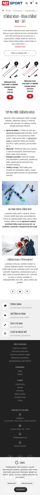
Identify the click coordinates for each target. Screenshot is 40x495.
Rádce (20, 374)
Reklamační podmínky (20, 358)
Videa (20, 400)
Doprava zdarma (15, 304)
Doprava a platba (20, 348)
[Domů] (12, 3)
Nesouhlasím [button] (27, 483)
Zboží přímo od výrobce (18, 313)
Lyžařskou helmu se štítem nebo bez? (20, 259)
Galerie (20, 387)
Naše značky (20, 394)
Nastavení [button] (12, 483)
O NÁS (20, 380)
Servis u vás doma (16, 323)
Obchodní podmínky (20, 351)
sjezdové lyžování (13, 133)
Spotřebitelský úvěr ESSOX (20, 361)
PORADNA (20, 367)
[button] (10, 97)
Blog (20, 371)
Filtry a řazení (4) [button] (19, 53)
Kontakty (20, 391)
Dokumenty (20, 384)
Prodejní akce (20, 397)
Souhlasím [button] (20, 489)
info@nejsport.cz (20, 437)
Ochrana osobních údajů (20, 355)
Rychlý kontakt (20, 446)
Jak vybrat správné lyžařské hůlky (20, 209)
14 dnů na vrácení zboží (18, 331)
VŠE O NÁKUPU (20, 344)
